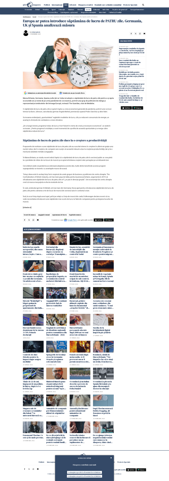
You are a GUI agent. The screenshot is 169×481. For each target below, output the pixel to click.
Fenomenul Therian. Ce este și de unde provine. (33, 436)
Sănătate (71, 9)
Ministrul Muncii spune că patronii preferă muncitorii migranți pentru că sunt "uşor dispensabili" (55, 385)
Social (88, 9)
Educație (62, 9)
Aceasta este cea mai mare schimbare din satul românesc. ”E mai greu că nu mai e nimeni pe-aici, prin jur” (103, 304)
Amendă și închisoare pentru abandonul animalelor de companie (79, 412)
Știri (65, 5)
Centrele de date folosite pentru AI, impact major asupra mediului (32, 358)
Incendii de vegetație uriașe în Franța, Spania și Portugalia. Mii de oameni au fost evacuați (103, 277)
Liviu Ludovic (36, 32)
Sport (54, 9)
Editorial (96, 9)
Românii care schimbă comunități (108, 5)
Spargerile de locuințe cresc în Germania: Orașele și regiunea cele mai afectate (56, 358)
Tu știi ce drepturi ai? (119, 9)
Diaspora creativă (85, 5)
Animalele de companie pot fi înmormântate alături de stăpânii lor (56, 410)
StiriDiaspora (27, 17)
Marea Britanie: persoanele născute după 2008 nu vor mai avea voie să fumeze (79, 331)
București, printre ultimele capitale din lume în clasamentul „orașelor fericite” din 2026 (79, 304)
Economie (28, 9)
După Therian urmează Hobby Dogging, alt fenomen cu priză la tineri (103, 412)
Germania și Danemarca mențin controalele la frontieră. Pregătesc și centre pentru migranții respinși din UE (103, 250)
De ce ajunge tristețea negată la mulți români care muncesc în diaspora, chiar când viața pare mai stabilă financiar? (102, 438)
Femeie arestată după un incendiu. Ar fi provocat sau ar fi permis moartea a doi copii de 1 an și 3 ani (79, 358)
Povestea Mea (53, 12)
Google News (72, 220)
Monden (46, 9)
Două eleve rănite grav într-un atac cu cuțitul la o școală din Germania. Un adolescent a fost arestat (33, 277)
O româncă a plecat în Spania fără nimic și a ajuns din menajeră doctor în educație (102, 385)
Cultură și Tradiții (115, 12)
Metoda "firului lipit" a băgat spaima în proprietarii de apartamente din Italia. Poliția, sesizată (32, 304)
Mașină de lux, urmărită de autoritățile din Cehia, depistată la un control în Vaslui (80, 250)
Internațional (57, 5)
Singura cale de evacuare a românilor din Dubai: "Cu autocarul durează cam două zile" (33, 412)
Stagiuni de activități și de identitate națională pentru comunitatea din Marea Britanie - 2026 (56, 331)
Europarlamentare (137, 9)
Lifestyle (72, 5)
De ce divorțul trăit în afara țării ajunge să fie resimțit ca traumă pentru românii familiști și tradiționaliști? (56, 438)
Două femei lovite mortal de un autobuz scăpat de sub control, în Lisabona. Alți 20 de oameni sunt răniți (79, 277)
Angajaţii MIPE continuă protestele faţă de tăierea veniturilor (56, 303)
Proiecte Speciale (130, 5)
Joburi (37, 9)
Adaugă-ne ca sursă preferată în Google (41, 93)
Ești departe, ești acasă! (69, 12)
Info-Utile (106, 9)
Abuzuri (80, 9)
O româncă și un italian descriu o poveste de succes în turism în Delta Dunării (79, 385)
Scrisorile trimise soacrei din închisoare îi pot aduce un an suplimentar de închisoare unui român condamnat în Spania (80, 438)
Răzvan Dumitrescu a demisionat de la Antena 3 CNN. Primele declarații (33, 331)
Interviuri (102, 12)
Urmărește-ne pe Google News (74, 93)
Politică (47, 5)
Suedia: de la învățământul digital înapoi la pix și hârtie (102, 330)
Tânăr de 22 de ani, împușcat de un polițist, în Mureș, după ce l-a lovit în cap (33, 385)
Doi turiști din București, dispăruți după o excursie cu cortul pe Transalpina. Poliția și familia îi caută (56, 250)
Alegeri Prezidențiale (88, 12)
